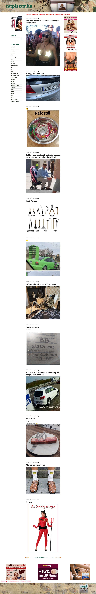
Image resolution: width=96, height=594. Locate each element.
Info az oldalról (15, 101)
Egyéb (12, 61)
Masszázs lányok (50, 14)
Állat (12, 97)
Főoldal (13, 47)
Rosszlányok (67, 14)
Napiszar (13, 87)
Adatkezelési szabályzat (13, 581)
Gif (11, 69)
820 (35, 558)
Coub (12, 71)
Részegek (13, 83)
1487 (52, 558)
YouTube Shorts (15, 49)
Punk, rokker (14, 99)
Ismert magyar (14, 73)
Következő (58, 557)
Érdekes (13, 63)
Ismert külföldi (15, 75)
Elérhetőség (4, 581)
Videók (12, 51)
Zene (12, 95)
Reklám (12, 81)
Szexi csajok (14, 57)
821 (38, 558)
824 (47, 558)
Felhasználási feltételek (25, 581)
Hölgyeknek (14, 77)
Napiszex (28, 14)
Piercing (13, 79)
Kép (11, 67)
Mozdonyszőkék (15, 85)
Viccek (12, 93)
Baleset (13, 53)
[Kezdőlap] (19, 6)
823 (44, 558)
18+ (11, 59)
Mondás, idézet (14, 65)
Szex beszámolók (59, 14)
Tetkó (12, 91)
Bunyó (12, 55)
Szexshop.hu (42, 14)
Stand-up (13, 89)
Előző (27, 557)
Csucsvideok (35, 14)
